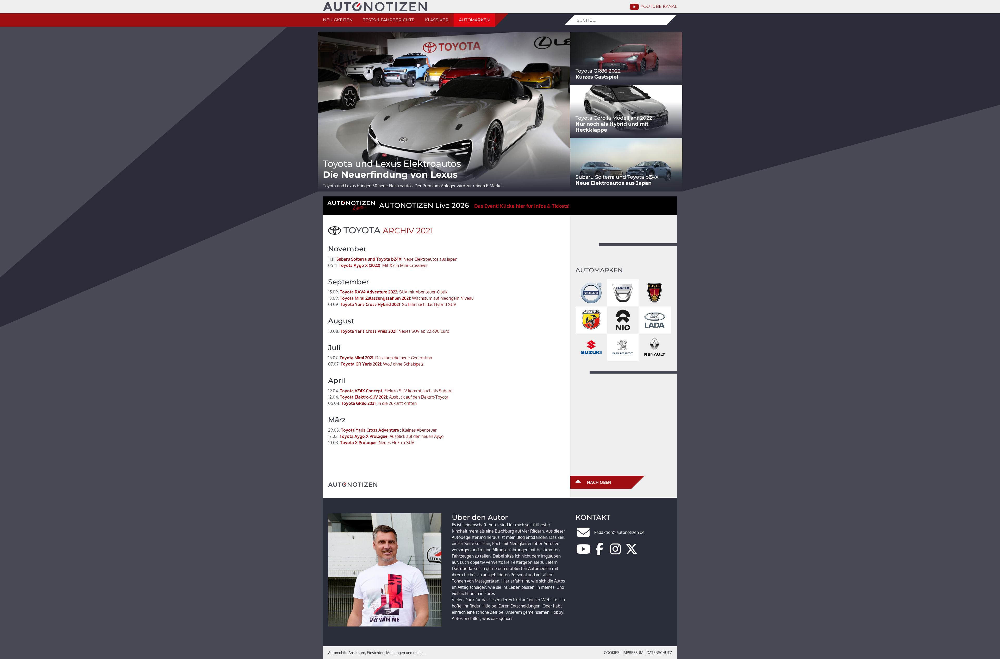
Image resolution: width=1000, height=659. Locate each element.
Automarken (474, 19)
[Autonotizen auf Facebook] (599, 552)
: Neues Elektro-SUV (371, 442)
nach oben (598, 482)
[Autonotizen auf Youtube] (583, 552)
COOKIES (611, 652)
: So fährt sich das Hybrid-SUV (392, 304)
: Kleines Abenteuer (382, 430)
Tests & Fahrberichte (389, 19)
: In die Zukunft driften (372, 403)
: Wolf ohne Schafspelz (375, 364)
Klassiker (436, 19)
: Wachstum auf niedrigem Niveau (401, 298)
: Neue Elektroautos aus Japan (392, 259)
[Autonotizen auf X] (631, 552)
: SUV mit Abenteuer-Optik (387, 292)
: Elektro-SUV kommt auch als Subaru (390, 390)
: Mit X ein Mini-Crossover (378, 265)
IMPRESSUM (633, 652)
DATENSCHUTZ (659, 652)
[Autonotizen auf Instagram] (615, 552)
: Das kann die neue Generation (380, 357)
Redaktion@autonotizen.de (619, 532)
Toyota (362, 230)
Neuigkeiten (338, 19)
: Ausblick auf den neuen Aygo (385, 436)
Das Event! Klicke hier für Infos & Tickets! (521, 206)
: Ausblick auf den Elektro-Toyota (388, 397)
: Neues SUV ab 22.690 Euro (388, 331)
